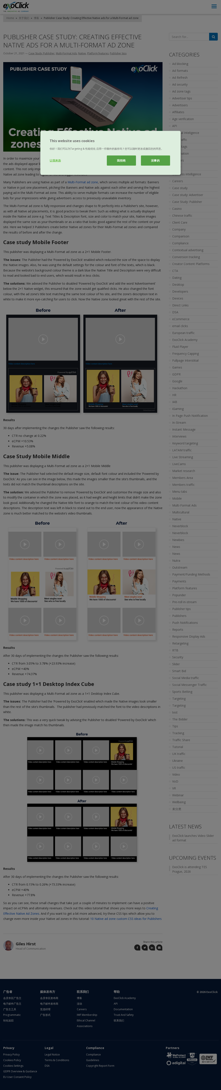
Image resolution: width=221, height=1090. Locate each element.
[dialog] (110, 153)
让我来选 (55, 160)
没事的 (155, 160)
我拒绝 (121, 160)
